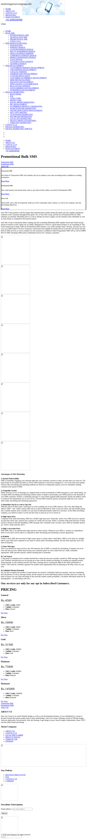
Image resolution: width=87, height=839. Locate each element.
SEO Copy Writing (18, 112)
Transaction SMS (18, 37)
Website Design (17, 47)
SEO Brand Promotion (21, 116)
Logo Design (16, 59)
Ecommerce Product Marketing (26, 106)
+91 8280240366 (13, 19)
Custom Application (20, 76)
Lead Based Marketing (21, 114)
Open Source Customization (24, 84)
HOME (8, 9)
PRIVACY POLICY (12, 737)
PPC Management (18, 104)
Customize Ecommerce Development (28, 78)
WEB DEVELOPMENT (14, 66)
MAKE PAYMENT (12, 17)
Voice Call (15, 41)
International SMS (19, 35)
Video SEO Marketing (20, 123)
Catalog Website (18, 72)
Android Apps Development (23, 74)
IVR (11, 96)
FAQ (7, 777)
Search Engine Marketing (23, 108)
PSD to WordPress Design (22, 51)
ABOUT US (10, 11)
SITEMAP (9, 741)
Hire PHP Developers (20, 80)
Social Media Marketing (22, 102)
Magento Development (21, 82)
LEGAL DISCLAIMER (14, 735)
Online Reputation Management (26, 110)
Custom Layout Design (21, 62)
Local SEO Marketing (21, 119)
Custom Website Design (21, 49)
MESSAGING (10, 15)
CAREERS (9, 781)
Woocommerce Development (24, 88)
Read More (5, 181)
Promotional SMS (18, 39)
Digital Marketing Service (18, 129)
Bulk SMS (10, 33)
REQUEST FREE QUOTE (15, 775)
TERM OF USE (11, 739)
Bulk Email (15, 94)
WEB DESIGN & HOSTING (16, 43)
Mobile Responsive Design (23, 57)
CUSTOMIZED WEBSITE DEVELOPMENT (27, 68)
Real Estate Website (20, 86)
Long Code (15, 98)
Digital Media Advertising (23, 121)
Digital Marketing (14, 92)
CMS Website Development (23, 70)
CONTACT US (11, 13)
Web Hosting (16, 45)
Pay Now (4, 613)
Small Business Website (22, 53)
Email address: (6, 809)
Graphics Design (18, 64)
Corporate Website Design (23, 55)
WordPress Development (22, 90)
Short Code (16, 100)
